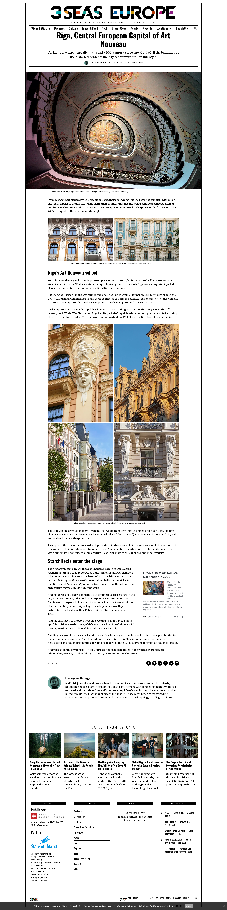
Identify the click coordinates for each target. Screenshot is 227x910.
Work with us (37, 865)
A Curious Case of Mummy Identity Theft (180, 814)
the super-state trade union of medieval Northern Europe (86, 288)
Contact (144, 898)
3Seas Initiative (40, 28)
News (76, 837)
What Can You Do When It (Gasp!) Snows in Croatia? (179, 832)
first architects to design (67, 568)
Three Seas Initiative (83, 859)
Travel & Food (90, 28)
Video (76, 869)
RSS (196, 898)
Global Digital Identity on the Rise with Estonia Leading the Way (147, 765)
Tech (104, 28)
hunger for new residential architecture (78, 552)
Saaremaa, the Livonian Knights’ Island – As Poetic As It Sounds (78, 765)
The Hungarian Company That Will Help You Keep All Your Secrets (112, 765)
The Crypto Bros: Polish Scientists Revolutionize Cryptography (179, 765)
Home (129, 898)
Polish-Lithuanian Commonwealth (68, 298)
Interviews (78, 832)
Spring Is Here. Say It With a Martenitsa (177, 823)
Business (59, 28)
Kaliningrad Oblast (68, 580)
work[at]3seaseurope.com (43, 868)
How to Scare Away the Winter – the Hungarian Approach (179, 841)
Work (162, 898)
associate (68, 199)
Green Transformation (84, 827)
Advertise (154, 898)
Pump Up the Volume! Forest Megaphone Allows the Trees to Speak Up (44, 765)
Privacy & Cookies (173, 898)
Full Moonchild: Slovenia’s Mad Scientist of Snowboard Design (178, 850)
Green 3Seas (119, 28)
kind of (108, 545)
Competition (79, 816)
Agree (188, 906)
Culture (73, 28)
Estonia (127, 63)
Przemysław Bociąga (99, 63)
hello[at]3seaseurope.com (42, 857)
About (135, 898)
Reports (147, 28)
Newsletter (182, 28)
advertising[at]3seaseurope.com (45, 863)
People (134, 28)
